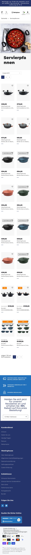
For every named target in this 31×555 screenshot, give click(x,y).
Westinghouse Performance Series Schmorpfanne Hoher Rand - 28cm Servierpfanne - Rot (7, 208)
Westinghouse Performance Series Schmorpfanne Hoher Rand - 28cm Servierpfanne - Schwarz (7, 174)
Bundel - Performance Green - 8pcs (23, 344)
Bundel (3, 494)
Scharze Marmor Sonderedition (10, 481)
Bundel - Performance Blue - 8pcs (7, 344)
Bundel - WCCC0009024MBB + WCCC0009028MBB (7, 309)
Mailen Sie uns (5, 435)
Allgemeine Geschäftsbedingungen (12, 458)
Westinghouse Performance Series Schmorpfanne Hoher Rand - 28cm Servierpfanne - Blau (23, 174)
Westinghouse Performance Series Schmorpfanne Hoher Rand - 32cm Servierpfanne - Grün (23, 275)
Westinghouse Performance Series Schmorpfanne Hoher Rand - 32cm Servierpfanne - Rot (7, 275)
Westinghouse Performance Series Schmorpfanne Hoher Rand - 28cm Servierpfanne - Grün (23, 208)
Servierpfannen (14, 18)
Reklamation (5, 444)
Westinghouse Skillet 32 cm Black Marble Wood (23, 141)
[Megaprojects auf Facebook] (2, 505)
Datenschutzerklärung (8, 461)
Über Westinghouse (7, 455)
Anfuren (3, 432)
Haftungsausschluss (7, 464)
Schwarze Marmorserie (8, 478)
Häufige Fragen (6, 438)
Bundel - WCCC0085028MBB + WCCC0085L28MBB (23, 309)
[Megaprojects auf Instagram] (6, 505)
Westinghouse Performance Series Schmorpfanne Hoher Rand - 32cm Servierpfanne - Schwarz (7, 242)
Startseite (4, 18)
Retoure (3, 441)
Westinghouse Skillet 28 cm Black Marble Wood (7, 141)
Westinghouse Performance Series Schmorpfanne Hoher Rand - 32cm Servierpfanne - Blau (23, 242)
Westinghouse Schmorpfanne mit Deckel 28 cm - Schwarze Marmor (7, 107)
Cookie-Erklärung (6, 467)
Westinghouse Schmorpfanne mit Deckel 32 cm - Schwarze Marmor (23, 107)
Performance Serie (7, 487)
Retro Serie (4, 484)
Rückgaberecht (6, 491)
